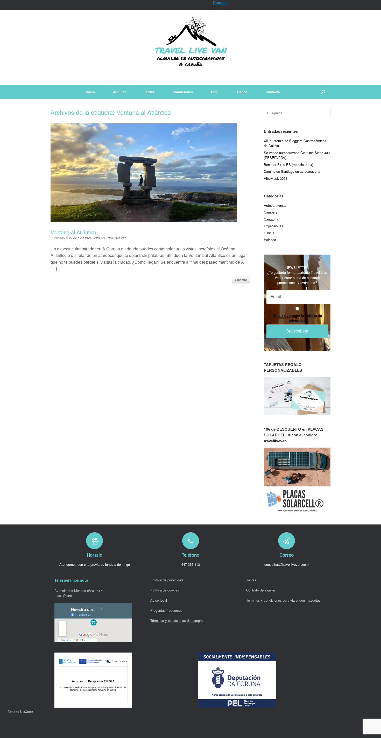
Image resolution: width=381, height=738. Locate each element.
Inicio (90, 91)
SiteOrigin (26, 711)
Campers (270, 212)
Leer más (241, 280)
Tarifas (149, 91)
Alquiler (119, 91)
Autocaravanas (275, 205)
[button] (322, 92)
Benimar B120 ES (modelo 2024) (288, 164)
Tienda (242, 91)
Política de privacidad (166, 579)
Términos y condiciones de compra (176, 620)
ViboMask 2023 (275, 178)
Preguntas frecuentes (166, 610)
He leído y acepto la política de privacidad (297, 318)
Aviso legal (158, 600)
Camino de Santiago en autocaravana (292, 171)
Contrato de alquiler (260, 590)
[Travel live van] (190, 47)
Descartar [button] (220, 2)
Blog (214, 91)
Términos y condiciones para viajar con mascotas (283, 600)
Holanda (270, 239)
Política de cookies (164, 590)
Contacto (273, 91)
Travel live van (116, 238)
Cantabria (271, 219)
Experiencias (273, 225)
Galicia (269, 232)
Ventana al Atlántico (73, 232)
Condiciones (183, 91)
